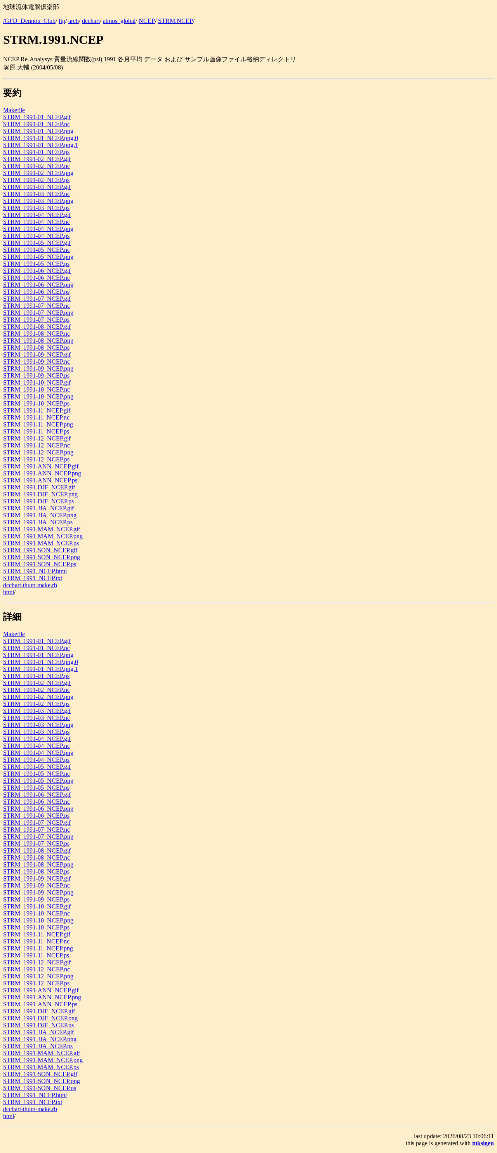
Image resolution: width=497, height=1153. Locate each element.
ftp (62, 20)
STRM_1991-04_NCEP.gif (37, 215)
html (8, 592)
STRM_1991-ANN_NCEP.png (42, 473)
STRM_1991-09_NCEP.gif (37, 354)
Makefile (14, 110)
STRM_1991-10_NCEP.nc (36, 389)
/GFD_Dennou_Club (29, 20)
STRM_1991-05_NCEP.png (38, 256)
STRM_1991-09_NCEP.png (38, 368)
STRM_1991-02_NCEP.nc (36, 166)
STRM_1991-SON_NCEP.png (41, 557)
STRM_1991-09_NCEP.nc (36, 361)
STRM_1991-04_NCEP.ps (36, 235)
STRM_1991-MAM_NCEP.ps (41, 543)
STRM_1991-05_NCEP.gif (37, 242)
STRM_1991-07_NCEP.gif (37, 298)
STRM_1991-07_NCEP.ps (36, 319)
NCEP (147, 20)
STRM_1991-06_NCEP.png (38, 284)
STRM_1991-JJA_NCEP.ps (38, 522)
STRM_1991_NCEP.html (35, 571)
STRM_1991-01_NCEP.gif (37, 117)
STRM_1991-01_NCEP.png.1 (40, 145)
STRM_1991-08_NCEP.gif (37, 326)
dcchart (91, 20)
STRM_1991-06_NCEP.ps (36, 291)
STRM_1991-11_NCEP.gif (36, 410)
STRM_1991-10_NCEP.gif (37, 382)
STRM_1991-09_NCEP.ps (36, 375)
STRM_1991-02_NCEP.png (38, 173)
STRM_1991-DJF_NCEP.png (40, 494)
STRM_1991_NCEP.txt (32, 578)
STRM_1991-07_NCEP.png (38, 312)
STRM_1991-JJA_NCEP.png (39, 515)
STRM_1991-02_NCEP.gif (37, 159)
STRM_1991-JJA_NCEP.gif (38, 508)
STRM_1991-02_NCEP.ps (36, 180)
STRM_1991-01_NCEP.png (38, 131)
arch (73, 20)
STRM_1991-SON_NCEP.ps (39, 564)
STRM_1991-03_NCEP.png (38, 201)
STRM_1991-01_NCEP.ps (36, 152)
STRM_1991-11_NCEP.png (38, 424)
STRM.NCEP (175, 20)
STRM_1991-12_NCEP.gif (37, 438)
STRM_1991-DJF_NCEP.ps (38, 501)
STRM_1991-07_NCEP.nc (36, 305)
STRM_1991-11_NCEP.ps (36, 431)
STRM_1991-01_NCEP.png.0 (40, 138)
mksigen (483, 1143)
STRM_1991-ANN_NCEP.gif (40, 466)
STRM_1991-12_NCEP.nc (36, 445)
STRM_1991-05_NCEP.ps (36, 263)
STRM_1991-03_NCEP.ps (36, 208)
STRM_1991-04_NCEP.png (38, 228)
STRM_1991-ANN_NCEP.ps (40, 480)
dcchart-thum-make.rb (30, 585)
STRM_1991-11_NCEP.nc (36, 417)
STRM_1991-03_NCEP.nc (36, 194)
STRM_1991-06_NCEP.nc (36, 277)
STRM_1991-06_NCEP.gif (37, 270)
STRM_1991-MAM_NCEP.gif (41, 529)
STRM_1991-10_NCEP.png (38, 396)
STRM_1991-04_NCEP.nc (36, 221)
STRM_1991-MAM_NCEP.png (43, 536)
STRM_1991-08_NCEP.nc (36, 333)
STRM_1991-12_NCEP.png (38, 452)
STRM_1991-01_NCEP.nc (36, 124)
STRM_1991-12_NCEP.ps (36, 459)
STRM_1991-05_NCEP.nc (36, 249)
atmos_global (119, 20)
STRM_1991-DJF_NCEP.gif (39, 487)
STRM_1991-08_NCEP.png (38, 340)
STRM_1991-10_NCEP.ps (36, 403)
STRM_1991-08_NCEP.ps (36, 347)
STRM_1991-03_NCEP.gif (37, 187)
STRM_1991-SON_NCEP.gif (40, 550)
